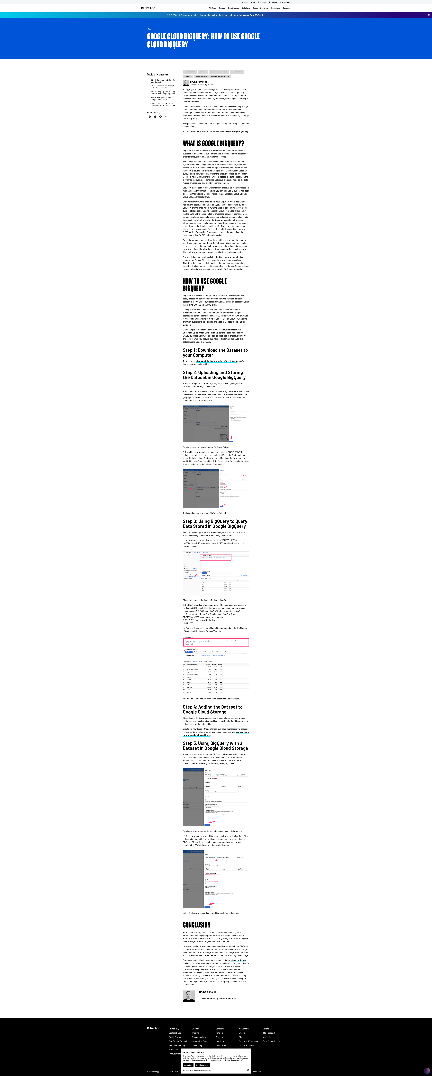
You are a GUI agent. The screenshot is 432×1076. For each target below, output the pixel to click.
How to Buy (174, 1028)
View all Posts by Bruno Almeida (217, 998)
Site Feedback (268, 1032)
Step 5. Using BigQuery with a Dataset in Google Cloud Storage (163, 104)
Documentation (199, 1036)
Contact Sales (175, 1032)
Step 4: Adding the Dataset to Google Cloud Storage (161, 98)
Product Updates (176, 1053)
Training (195, 1032)
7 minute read (190, 72)
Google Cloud (201, 77)
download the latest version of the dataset (216, 361)
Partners (219, 1032)
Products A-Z (174, 1049)
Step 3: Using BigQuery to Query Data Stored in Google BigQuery (163, 92)
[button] (212, 8)
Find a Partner (175, 1036)
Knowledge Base (199, 1041)
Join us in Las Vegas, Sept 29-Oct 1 (246, 15)
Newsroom (244, 1028)
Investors (220, 1041)
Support (195, 1028)
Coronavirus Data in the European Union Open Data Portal (212, 331)
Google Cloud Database (220, 77)
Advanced (203, 72)
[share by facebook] (155, 116)
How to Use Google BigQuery (234, 131)
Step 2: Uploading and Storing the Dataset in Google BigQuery (163, 87)
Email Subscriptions (271, 1041)
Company (220, 1028)
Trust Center (221, 1045)
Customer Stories (247, 1045)
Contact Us (267, 1028)
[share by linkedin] (160, 116)
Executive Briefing (177, 1045)
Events (242, 1032)
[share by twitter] (149, 116)
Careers (219, 1036)
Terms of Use (173, 1071)
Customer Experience (248, 1041)
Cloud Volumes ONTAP (219, 72)
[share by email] (166, 116)
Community (197, 1045)
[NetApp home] (148, 8)
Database (188, 77)
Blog (149, 29)
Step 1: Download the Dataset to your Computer (163, 81)
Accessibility (267, 1036)
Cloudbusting (237, 72)
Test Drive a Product (178, 1041)
